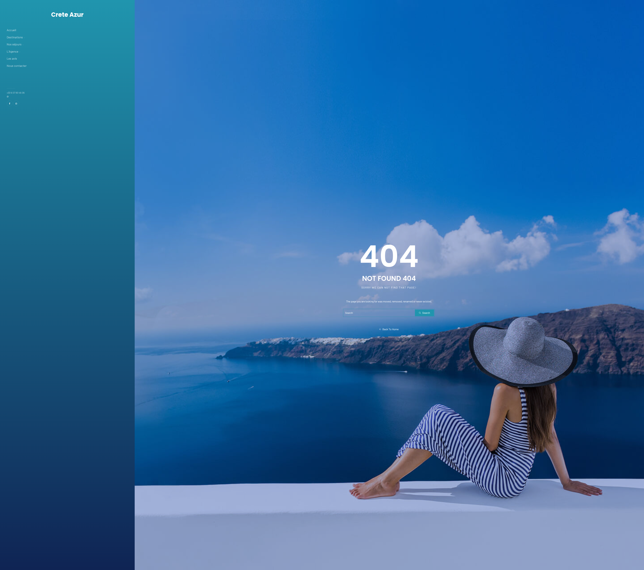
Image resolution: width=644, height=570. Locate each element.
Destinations (15, 37)
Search (426, 312)
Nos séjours (14, 44)
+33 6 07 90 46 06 (16, 92)
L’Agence (12, 51)
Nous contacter (17, 65)
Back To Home (390, 329)
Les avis (12, 58)
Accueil (11, 30)
